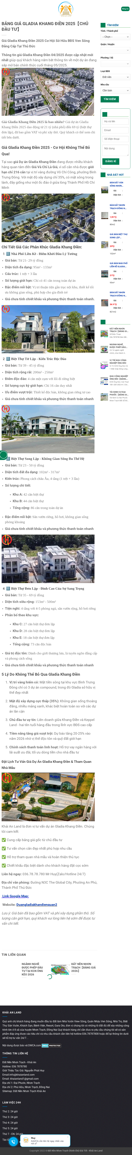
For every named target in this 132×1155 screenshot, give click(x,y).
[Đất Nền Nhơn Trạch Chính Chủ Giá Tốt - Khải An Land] (66, 9)
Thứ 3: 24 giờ (10, 1117)
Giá (118, 191)
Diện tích (118, 195)
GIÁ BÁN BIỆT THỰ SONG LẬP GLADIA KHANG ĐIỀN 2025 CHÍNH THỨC (118, 236)
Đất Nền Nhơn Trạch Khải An (29, 1091)
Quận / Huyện (107, 44)
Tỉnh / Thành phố (109, 31)
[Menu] (4, 9)
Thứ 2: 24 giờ (10, 1111)
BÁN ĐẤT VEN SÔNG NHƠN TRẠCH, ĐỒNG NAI (118, 184)
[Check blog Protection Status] (51, 1045)
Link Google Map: (15, 896)
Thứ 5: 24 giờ (10, 1128)
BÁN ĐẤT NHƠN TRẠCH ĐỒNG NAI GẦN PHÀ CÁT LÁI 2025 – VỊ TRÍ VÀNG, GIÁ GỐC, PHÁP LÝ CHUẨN (118, 207)
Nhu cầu (105, 84)
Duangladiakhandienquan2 (36, 905)
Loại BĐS (105, 71)
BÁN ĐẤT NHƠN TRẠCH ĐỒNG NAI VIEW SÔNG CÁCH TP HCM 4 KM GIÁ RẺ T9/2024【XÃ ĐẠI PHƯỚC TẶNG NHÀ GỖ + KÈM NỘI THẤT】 (118, 294)
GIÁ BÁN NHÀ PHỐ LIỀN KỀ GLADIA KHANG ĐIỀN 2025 (118, 265)
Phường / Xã (107, 57)
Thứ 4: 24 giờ (10, 1122)
